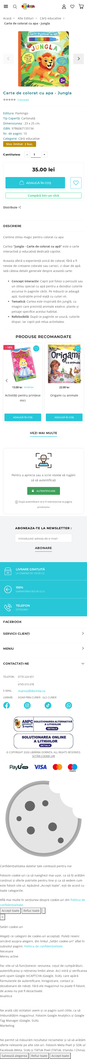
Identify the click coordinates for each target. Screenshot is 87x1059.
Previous (6, 380)
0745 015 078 (26, 684)
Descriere (12, 226)
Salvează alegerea (14, 1056)
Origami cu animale (64, 395)
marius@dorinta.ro (31, 691)
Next (80, 380)
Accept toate (10, 911)
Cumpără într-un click (43, 195)
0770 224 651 (26, 677)
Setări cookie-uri (43, 756)
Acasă (7, 18)
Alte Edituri (26, 18)
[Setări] (43, 911)
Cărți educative (50, 18)
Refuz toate (31, 911)
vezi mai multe (43, 433)
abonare (43, 548)
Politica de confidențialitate (43, 946)
